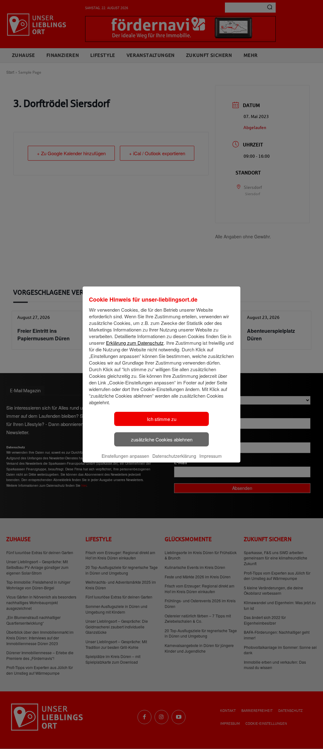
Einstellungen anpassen (125, 456)
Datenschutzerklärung (174, 456)
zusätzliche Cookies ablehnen (161, 439)
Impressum (210, 456)
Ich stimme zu (161, 419)
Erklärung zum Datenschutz (135, 342)
